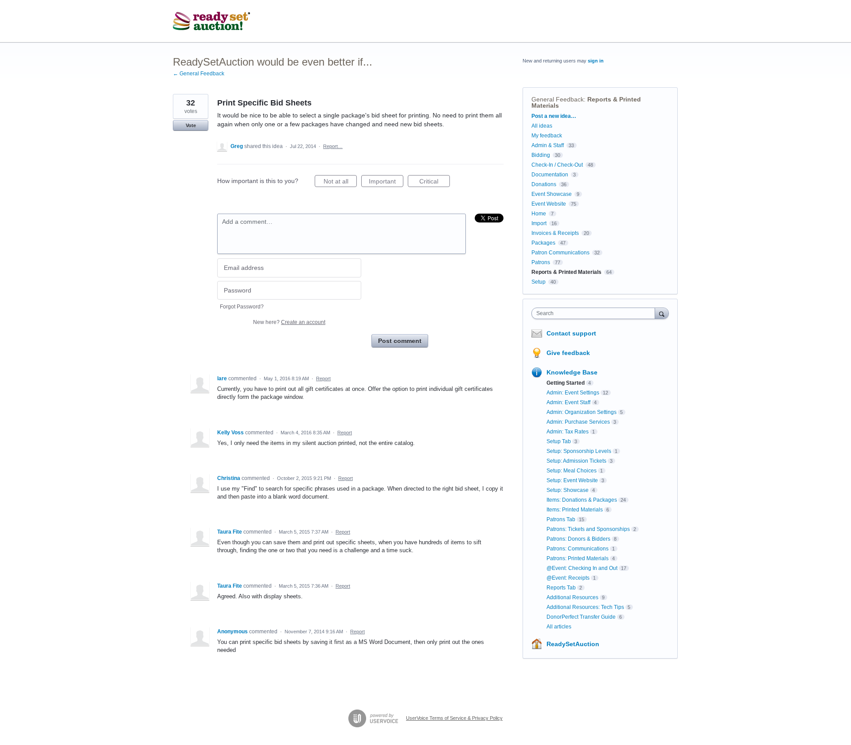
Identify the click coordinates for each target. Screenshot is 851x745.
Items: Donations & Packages (582, 500)
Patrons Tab (561, 519)
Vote (191, 125)
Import (539, 223)
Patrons (540, 262)
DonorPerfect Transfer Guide (581, 617)
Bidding (540, 155)
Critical (434, 182)
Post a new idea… (553, 116)
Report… (333, 146)
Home (538, 214)
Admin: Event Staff (568, 402)
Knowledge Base (572, 372)
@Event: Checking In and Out (582, 568)
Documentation (549, 175)
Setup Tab (559, 441)
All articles (559, 627)
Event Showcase (551, 194)
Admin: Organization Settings (582, 412)
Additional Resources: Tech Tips (585, 607)
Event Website (548, 204)
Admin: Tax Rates (568, 432)
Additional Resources (572, 597)
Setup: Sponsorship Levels (579, 451)
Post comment (400, 340)
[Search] (662, 313)
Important (386, 182)
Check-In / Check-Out (557, 165)
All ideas (541, 126)
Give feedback (568, 352)
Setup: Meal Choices (572, 471)
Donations (543, 184)
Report (323, 378)
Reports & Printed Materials (566, 272)
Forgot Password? (242, 307)
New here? (289, 322)
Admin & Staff (547, 145)
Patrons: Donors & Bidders (578, 539)
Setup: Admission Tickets (576, 461)
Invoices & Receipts (555, 233)
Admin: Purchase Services (578, 422)
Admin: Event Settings (573, 393)
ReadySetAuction (573, 643)
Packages (543, 243)
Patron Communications (560, 253)
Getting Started (566, 383)
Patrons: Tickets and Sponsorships (588, 529)
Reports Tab (561, 588)
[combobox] (595, 313)
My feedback (546, 136)
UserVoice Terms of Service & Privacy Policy (454, 718)
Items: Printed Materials (575, 510)
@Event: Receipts (568, 578)
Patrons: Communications (578, 549)
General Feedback (557, 99)
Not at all (340, 182)
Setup (538, 282)
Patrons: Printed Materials (578, 558)
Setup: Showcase (568, 490)
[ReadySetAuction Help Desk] (211, 21)
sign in (596, 60)
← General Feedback (198, 73)
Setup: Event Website (572, 480)
